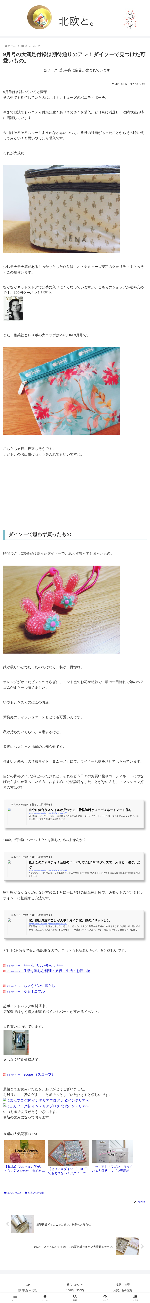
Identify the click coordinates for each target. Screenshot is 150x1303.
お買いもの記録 (36, 1192)
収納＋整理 (123, 1284)
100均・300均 (75, 1290)
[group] (24, 1158)
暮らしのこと (14, 1192)
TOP (27, 1284)
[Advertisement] (75, 493)
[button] (138, 703)
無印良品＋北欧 (27, 1290)
